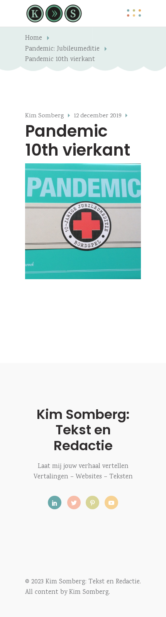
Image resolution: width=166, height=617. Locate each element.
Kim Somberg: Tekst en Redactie (83, 429)
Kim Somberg (44, 116)
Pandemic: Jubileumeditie (62, 49)
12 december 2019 (98, 116)
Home (33, 38)
